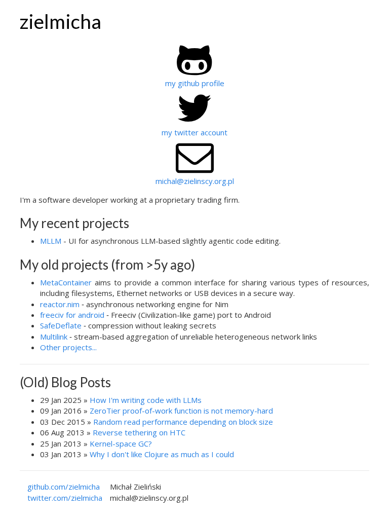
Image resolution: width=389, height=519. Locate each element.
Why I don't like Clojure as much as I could (162, 454)
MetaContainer (66, 282)
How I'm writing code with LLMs (146, 400)
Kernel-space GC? (121, 443)
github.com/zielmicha (63, 486)
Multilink (53, 336)
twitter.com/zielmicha (64, 498)
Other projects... (68, 347)
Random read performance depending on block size (183, 422)
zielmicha (60, 21)
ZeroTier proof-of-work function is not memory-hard (181, 410)
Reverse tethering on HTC (139, 432)
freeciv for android (72, 315)
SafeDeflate (61, 325)
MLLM (50, 241)
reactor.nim (60, 304)
